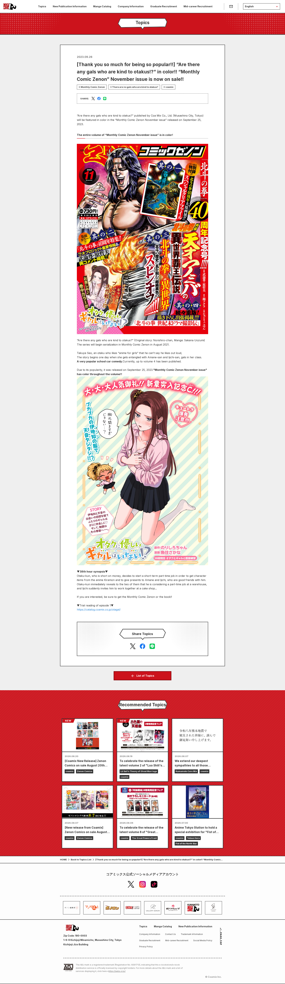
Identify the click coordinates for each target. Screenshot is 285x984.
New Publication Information (70, 6)
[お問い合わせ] (231, 6)
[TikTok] (154, 884)
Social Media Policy (202, 940)
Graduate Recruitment (163, 6)
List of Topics (145, 675)
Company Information (131, 6)
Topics (42, 6)
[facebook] (99, 98)
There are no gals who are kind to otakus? (135, 87)
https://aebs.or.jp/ (117, 971)
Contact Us (170, 934)
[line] (104, 98)
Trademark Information (192, 934)
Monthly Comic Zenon (93, 87)
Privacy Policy (146, 946)
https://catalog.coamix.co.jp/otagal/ (99, 609)
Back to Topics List (81, 859)
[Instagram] (142, 884)
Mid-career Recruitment (198, 6)
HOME (63, 859)
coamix (170, 87)
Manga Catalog (102, 6)
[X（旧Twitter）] (131, 884)
